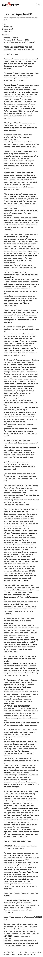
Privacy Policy (33, 953)
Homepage (8, 27)
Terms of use (26, 953)
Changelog (8, 31)
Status (39, 952)
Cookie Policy (20, 953)
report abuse (6, 34)
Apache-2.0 (8, 29)
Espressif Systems (9, 954)
